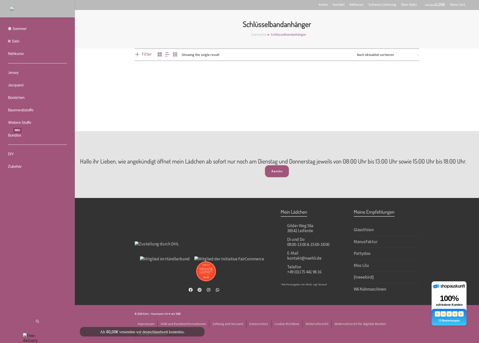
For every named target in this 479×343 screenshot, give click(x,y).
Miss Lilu (361, 265)
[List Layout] (167, 55)
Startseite (258, 34)
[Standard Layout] (160, 55)
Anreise (277, 171)
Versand (322, 284)
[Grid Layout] (175, 55)
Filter (147, 54)
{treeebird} (364, 277)
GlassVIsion (364, 229)
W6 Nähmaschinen (370, 289)
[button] (146, 73)
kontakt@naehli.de (304, 258)
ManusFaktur (365, 241)
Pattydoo (362, 253)
